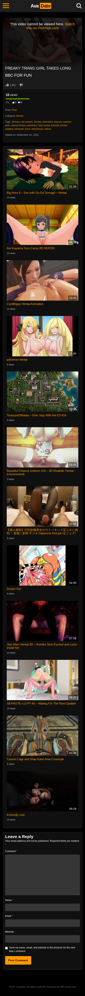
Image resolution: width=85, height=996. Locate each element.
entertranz (31, 125)
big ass (58, 121)
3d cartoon (27, 121)
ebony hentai (18, 125)
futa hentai (44, 125)
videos (47, 129)
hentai (63, 125)
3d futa (37, 121)
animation (47, 121)
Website (9, 931)
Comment (11, 851)
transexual (37, 129)
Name (9, 900)
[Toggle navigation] (6, 6)
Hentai (19, 116)
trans (27, 129)
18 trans (15, 121)
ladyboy (9, 129)
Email (9, 916)
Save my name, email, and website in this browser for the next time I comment (42, 949)
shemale (19, 129)
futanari (55, 125)
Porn (14, 110)
